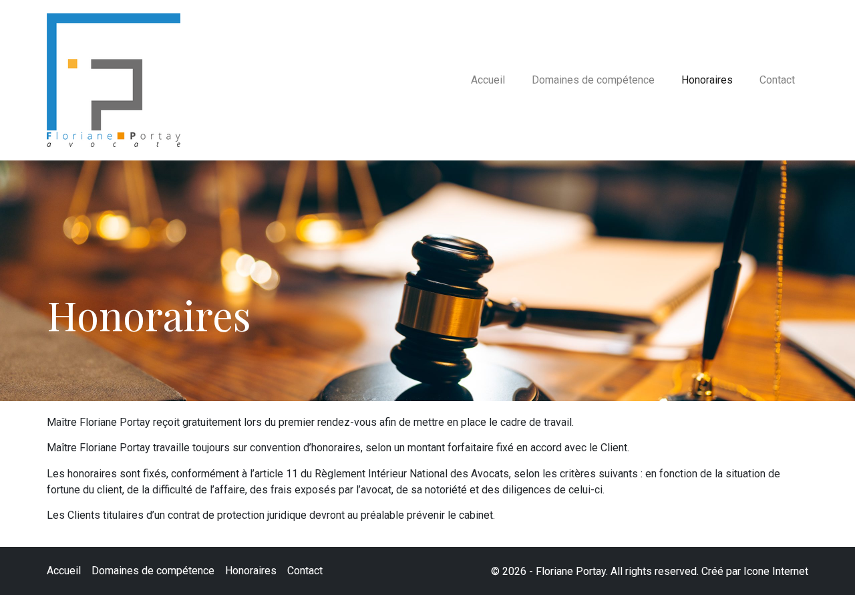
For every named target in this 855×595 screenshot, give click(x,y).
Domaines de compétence (593, 80)
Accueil (488, 80)
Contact (777, 80)
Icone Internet (775, 571)
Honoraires (707, 80)
